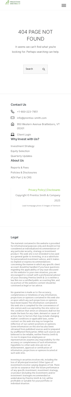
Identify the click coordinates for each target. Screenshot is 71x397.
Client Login (24, 134)
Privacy (32, 190)
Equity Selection (20, 151)
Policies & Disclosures (24, 172)
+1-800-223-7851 (27, 111)
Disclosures (53, 190)
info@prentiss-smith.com (32, 117)
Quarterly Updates (21, 156)
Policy (41, 190)
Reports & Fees (20, 167)
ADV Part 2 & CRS (21, 177)
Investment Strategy (22, 146)
